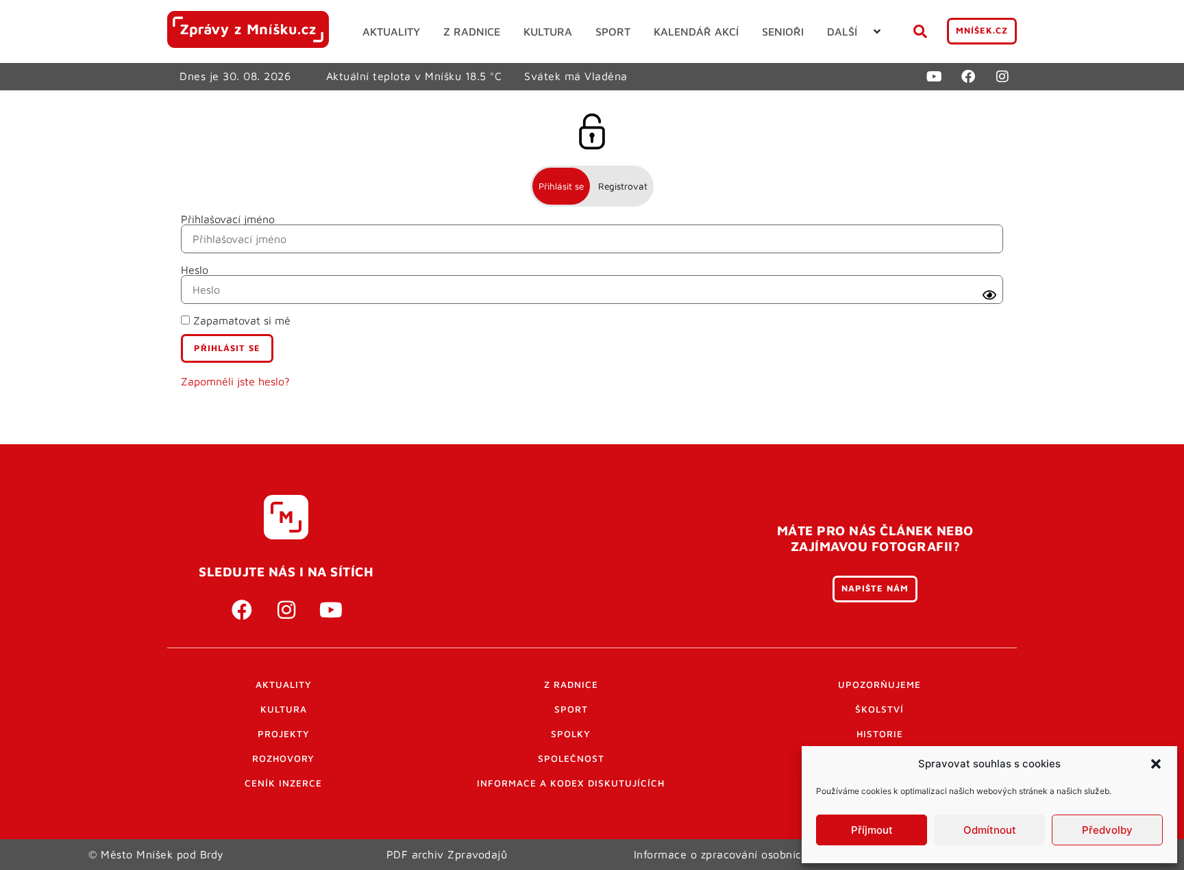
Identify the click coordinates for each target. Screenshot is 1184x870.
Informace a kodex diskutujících (571, 783)
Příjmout (872, 829)
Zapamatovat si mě (240, 320)
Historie (879, 733)
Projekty (284, 733)
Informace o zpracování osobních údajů (737, 854)
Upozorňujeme (879, 684)
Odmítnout (989, 829)
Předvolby (1107, 829)
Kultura (283, 709)
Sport (571, 709)
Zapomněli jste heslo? (235, 381)
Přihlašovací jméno (228, 219)
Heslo (194, 269)
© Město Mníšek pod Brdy (156, 854)
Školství (879, 709)
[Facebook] (968, 76)
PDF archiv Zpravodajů (447, 854)
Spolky (571, 733)
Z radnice (571, 684)
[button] (1156, 764)
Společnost (571, 758)
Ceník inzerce (283, 783)
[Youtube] (934, 76)
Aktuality (284, 684)
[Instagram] (1002, 76)
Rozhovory (283, 758)
